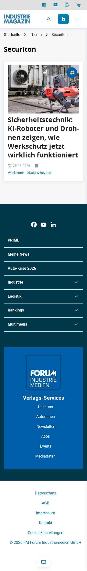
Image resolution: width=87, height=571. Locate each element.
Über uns (45, 407)
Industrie (15, 282)
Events (45, 446)
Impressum (45, 513)
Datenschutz (45, 493)
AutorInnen (45, 416)
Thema (36, 34)
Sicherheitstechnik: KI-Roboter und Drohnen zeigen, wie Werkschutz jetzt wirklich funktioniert (43, 137)
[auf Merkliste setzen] (37, 166)
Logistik (15, 296)
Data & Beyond (39, 173)
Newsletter (45, 426)
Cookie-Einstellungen (45, 532)
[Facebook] (34, 225)
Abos (45, 436)
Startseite (12, 34)
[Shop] (78, 5)
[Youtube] (43, 225)
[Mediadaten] (67, 5)
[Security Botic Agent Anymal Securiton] (43, 89)
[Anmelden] (63, 19)
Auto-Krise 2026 (22, 268)
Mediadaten (45, 456)
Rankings (16, 310)
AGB (45, 503)
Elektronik (16, 173)
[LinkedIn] (53, 225)
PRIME (13, 240)
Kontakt (45, 522)
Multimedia (17, 324)
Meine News (18, 254)
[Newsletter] (55, 5)
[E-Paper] (44, 5)
